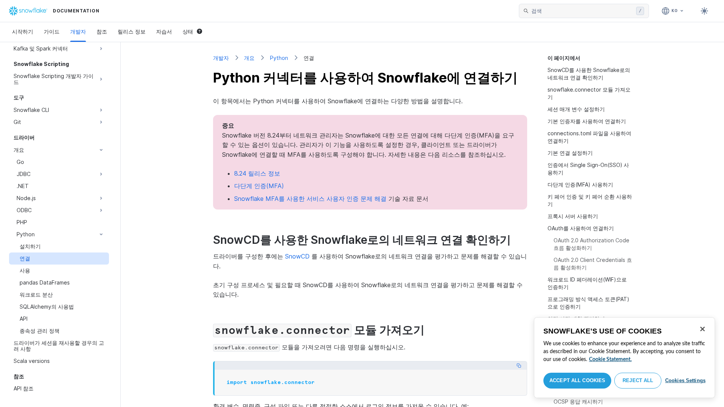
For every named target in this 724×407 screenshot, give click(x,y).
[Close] (702, 329)
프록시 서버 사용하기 (573, 216)
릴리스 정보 (132, 31)
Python (279, 58)
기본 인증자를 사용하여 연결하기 (587, 121)
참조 (102, 31)
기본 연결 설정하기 (570, 153)
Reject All (638, 380)
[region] (624, 357)
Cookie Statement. (610, 359)
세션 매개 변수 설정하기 (576, 109)
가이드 (52, 31)
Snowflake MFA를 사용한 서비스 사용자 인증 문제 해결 (310, 198)
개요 (249, 58)
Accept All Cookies (577, 380)
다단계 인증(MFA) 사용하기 (580, 184)
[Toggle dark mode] (704, 10)
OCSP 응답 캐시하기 (578, 401)
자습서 (164, 31)
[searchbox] (582, 11)
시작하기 (22, 31)
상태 (188, 31)
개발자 (78, 31)
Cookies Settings (685, 380)
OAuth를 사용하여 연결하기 (581, 228)
